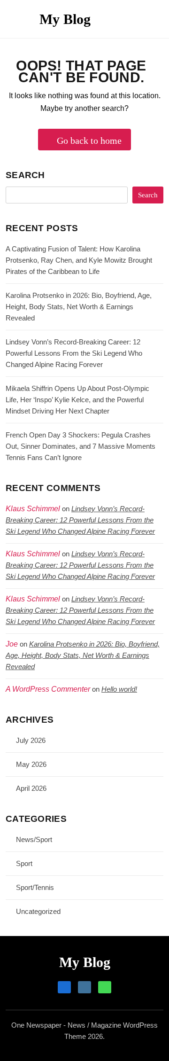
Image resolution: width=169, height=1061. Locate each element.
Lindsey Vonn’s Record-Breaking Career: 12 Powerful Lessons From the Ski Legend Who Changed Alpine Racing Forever (74, 353)
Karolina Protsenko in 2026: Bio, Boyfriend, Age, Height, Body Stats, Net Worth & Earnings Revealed (79, 306)
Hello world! (119, 689)
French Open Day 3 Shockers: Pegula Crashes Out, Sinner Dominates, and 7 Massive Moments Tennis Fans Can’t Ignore (80, 446)
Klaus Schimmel (33, 554)
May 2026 (31, 764)
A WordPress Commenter (48, 689)
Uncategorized (38, 911)
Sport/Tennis (35, 887)
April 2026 (31, 788)
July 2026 (31, 740)
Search (25, 175)
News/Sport (34, 839)
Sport (24, 863)
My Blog (65, 19)
